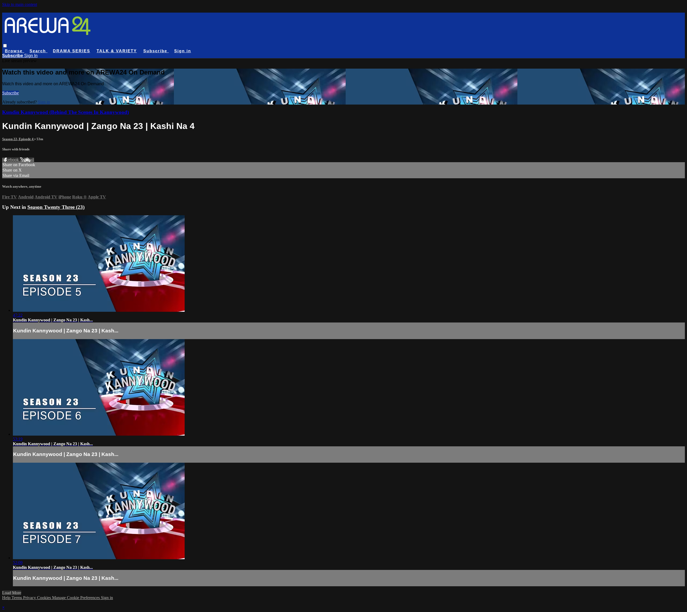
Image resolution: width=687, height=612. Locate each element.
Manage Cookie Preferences (76, 597)
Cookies (44, 597)
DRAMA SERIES (71, 51)
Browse (14, 51)
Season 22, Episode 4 (18, 139)
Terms (17, 597)
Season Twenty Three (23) (56, 207)
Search (38, 51)
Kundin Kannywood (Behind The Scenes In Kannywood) (65, 112)
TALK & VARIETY (117, 51)
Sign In (31, 55)
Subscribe (10, 93)
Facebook (11, 159)
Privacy (30, 597)
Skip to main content (19, 4)
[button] (5, 45)
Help (7, 597)
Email (29, 159)
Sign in (182, 51)
